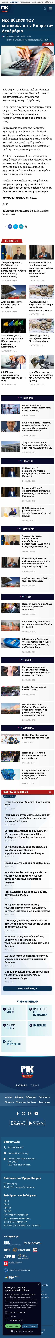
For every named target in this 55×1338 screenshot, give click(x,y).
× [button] (39, 1284)
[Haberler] (40, 1028)
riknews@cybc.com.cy (18, 1153)
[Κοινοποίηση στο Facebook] (10, 226)
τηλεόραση (25, 2)
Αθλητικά (9, 1102)
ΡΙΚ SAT (7, 1212)
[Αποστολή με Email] (21, 226)
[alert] (22, 1308)
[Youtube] (36, 1114)
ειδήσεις (14, 2)
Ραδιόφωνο (44, 1097)
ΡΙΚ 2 (6, 1205)
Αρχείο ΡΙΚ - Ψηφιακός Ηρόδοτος (19, 1187)
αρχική (5, 2)
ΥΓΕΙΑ (28, 597)
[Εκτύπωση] (26, 226)
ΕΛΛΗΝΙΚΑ (21, 1085)
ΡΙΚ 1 (6, 1201)
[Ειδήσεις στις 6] (13, 1028)
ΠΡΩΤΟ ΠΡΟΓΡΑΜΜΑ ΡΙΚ (16, 1215)
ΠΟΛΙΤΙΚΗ (29, 461)
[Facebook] (18, 1114)
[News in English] (13, 1044)
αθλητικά (49, 2)
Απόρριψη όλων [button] (30, 1326)
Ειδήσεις (19, 1097)
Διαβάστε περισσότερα (24, 1308)
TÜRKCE (35, 1085)
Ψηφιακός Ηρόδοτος (26, 1102)
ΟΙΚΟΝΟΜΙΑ (47, 44)
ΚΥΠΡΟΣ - (7, 809)
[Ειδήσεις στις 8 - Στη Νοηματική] (40, 1012)
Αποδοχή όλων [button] (13, 1326)
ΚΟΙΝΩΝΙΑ (28, 398)
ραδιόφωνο (37, 2)
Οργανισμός (44, 1102)
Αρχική (8, 1097)
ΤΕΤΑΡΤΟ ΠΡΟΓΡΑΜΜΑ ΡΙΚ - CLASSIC (22, 1226)
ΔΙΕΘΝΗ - (7, 857)
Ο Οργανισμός (10, 1184)
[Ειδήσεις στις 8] (13, 1012)
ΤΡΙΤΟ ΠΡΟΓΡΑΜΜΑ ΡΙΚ (15, 1222)
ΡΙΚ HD (7, 1208)
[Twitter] (23, 1114)
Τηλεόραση (31, 1097)
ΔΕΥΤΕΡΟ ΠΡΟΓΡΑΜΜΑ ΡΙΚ (17, 1219)
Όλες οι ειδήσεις (27, 989)
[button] (6, 1312)
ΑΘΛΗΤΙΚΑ (28, 728)
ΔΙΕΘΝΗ (28, 660)
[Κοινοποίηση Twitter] (15, 226)
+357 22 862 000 (15, 1148)
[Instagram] (29, 1114)
